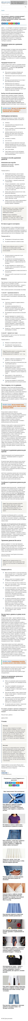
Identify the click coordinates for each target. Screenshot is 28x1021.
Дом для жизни (6, 2)
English (2, 10)
